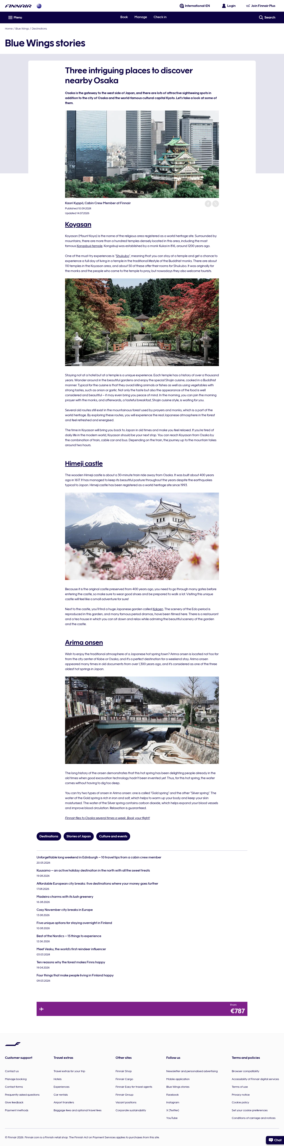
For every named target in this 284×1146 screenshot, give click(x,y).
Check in (160, 17)
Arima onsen (84, 642)
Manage (141, 17)
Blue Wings (22, 28)
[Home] (18, 6)
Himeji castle (84, 463)
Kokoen (158, 609)
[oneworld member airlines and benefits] (39, 6)
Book (124, 17)
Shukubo (122, 256)
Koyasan (78, 224)
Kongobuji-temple (89, 246)
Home (9, 28)
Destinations (39, 28)
